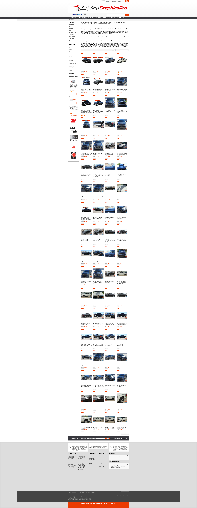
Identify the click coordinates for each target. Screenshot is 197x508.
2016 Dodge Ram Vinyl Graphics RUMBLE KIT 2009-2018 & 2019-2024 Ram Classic (110, 240)
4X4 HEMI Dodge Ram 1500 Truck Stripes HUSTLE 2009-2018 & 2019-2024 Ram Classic (98, 175)
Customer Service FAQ (75, 492)
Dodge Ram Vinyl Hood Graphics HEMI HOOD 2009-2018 (121, 218)
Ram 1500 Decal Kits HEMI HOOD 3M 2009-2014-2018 (110, 386)
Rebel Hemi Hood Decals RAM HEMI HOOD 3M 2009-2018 (122, 365)
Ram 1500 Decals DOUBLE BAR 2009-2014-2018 (97, 406)
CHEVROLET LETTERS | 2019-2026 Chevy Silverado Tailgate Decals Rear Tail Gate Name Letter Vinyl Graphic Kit (74, 86)
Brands (79, 17)
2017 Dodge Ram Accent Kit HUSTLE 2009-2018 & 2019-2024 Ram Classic (110, 261)
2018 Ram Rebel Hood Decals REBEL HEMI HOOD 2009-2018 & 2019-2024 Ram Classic (122, 90)
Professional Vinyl (121, 1)
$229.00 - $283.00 (71, 51)
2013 (77, 19)
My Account (70, 0)
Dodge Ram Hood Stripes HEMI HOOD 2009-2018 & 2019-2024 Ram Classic (86, 197)
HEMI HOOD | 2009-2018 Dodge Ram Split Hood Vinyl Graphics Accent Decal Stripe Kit (110, 69)
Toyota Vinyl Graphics (71, 466)
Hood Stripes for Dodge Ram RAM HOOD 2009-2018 (121, 175)
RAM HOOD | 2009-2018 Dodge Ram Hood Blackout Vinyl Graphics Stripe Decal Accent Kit (86, 90)
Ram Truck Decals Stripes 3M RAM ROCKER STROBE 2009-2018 (98, 324)
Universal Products (72, 67)
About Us (90, 464)
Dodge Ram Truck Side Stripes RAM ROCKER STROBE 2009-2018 (86, 261)
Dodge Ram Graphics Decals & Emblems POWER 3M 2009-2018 (97, 303)
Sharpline (70, 70)
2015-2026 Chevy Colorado (82, 458)
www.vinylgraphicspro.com (92, 33)
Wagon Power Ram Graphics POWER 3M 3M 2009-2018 (86, 428)
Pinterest (126, 439)
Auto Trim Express (71, 69)
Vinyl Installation (91, 457)
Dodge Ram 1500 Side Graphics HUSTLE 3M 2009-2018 (121, 345)
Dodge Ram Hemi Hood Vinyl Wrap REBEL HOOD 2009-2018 (98, 196)
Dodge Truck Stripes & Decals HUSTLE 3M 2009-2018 (109, 345)
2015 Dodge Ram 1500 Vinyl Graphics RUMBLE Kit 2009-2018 (121, 240)
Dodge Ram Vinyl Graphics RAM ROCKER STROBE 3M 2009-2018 (97, 261)
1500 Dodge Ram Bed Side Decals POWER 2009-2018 (86, 303)
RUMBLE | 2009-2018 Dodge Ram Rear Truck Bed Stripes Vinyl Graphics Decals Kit (97, 69)
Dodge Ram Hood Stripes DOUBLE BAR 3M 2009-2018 (109, 282)
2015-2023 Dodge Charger (81, 463)
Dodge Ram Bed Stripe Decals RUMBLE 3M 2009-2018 (85, 324)
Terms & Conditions (101, 457)
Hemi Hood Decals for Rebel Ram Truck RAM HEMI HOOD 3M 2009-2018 (97, 282)
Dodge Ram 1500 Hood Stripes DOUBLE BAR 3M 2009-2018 (97, 240)
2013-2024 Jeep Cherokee (81, 465)
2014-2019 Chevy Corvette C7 (82, 457)
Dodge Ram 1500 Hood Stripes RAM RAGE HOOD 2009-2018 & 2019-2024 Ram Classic (122, 154)
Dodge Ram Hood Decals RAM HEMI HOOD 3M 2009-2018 (86, 282)
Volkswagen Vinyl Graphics (72, 467)
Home (70, 19)
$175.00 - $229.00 (71, 49)
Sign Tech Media (71, 64)
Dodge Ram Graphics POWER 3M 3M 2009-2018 (122, 196)
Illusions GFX (71, 60)
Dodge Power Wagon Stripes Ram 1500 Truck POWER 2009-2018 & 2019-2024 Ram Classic (121, 282)
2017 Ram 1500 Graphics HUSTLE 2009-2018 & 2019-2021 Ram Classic (98, 345)
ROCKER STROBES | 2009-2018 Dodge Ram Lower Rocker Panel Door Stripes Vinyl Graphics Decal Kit (86, 69)
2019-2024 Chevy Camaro (81, 456)
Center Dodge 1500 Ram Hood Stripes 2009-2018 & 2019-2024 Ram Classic (122, 111)
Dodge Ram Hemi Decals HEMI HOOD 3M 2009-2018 (85, 132)
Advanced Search (81, 492)
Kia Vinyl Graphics (70, 464)
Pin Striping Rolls (98, 17)
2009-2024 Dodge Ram (81, 464)
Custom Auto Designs (72, 63)
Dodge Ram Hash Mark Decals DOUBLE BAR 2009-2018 (85, 406)
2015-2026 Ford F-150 (81, 467)
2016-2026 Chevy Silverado (82, 459)
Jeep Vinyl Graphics (71, 463)
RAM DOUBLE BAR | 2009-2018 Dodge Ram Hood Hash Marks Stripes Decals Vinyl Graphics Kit (97, 90)
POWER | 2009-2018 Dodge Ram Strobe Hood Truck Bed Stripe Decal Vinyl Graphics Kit (122, 69)
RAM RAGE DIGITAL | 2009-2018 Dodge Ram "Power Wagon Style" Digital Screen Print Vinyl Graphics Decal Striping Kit (86, 219)
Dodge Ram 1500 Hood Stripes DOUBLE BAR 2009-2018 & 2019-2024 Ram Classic (109, 154)
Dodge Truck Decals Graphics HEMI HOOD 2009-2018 (98, 365)
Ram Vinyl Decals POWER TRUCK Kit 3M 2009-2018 (98, 428)
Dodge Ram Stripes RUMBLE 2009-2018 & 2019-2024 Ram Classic (86, 175)
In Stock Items (114, 1)
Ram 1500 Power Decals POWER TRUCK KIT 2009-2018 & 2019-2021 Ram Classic (110, 407)
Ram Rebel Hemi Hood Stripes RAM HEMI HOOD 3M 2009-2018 (86, 386)
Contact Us (90, 463)
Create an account (83, 0)
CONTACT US (100, 462)
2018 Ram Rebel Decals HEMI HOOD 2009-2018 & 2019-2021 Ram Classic (98, 386)
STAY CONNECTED (117, 438)
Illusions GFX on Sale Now (81, 474)
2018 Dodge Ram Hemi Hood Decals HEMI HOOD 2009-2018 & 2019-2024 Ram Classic (86, 154)
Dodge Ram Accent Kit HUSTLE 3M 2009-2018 (86, 365)
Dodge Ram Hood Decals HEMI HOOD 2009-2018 (97, 154)
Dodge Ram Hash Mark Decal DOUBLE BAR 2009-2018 (85, 240)
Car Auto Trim (90, 17)
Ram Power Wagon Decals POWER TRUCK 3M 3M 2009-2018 (121, 428)
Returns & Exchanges (92, 459)
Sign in (79, 0)
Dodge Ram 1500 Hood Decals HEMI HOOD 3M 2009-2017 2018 (122, 132)
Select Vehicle (73, 17)
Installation (118, 17)
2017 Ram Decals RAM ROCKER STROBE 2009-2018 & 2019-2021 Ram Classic (109, 324)
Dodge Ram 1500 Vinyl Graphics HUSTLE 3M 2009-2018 (109, 218)
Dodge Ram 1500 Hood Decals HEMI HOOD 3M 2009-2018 (110, 111)
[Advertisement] (98, 483)
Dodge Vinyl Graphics (71, 457)
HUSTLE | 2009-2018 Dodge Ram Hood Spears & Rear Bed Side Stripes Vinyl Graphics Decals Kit (98, 111)
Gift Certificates (74, 0)
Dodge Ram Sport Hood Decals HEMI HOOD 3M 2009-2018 (110, 90)
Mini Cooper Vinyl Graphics (72, 465)
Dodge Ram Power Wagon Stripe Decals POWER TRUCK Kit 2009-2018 (110, 428)
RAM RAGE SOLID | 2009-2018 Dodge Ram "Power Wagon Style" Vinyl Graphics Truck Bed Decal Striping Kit (86, 111)
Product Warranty (91, 458)
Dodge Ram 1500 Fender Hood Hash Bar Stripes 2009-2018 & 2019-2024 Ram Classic (110, 197)
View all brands (71, 73)
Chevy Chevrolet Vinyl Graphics (72, 456)
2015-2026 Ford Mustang (81, 466)
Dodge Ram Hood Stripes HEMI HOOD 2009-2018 (109, 365)
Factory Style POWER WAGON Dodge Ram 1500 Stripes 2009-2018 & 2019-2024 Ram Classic (122, 407)
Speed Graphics (71, 66)
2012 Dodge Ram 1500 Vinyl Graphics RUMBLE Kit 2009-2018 (121, 303)
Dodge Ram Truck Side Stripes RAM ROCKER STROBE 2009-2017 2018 (122, 324)
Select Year (84, 17)
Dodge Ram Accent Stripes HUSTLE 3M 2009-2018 (110, 132)
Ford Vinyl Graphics (71, 458)
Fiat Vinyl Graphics (70, 459)
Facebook (122, 439)
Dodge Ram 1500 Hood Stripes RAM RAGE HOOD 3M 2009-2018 (122, 261)
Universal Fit (105, 17)
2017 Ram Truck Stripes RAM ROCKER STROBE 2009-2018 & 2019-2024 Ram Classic (98, 133)
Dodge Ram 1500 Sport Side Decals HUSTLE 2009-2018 (110, 175)
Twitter (124, 439)
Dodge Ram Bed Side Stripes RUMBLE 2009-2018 (109, 303)
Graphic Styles (112, 17)
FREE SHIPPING (108, 1)
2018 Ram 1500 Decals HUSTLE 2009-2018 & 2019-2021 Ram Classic (86, 345)
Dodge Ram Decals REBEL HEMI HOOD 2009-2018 (121, 386)
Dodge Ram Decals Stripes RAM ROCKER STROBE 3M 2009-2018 (97, 218)
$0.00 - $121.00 (71, 46)
